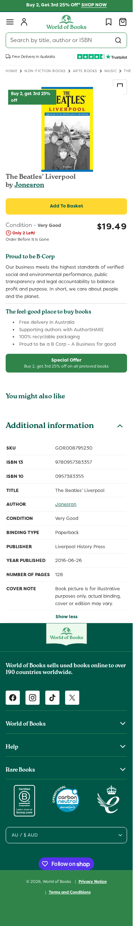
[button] (10, 22)
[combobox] (66, 40)
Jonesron (29, 186)
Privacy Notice (93, 881)
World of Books (57, 881)
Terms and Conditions (70, 892)
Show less (66, 616)
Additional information (50, 427)
